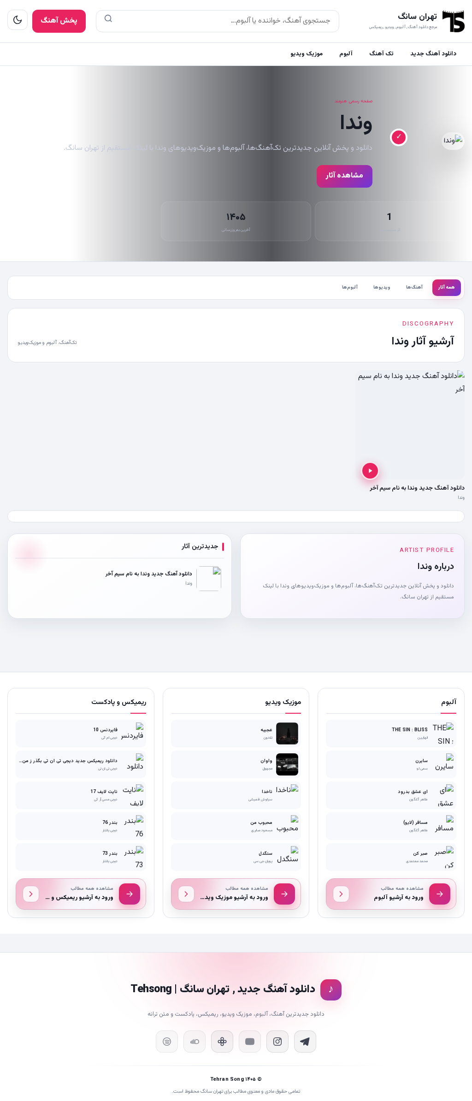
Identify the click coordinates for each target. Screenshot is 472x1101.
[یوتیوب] (250, 1041)
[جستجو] (108, 21)
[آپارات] (222, 1041)
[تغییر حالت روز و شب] (17, 20)
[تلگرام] (305, 1041)
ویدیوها (381, 287)
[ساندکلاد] (194, 1041)
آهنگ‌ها (414, 287)
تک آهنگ (381, 54)
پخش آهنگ (59, 21)
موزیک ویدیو (306, 54)
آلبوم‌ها (350, 287)
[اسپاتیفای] (167, 1041)
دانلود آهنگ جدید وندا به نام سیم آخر (417, 488)
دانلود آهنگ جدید (433, 54)
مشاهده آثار (344, 176)
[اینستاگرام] (277, 1041)
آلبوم (346, 54)
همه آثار (446, 287)
